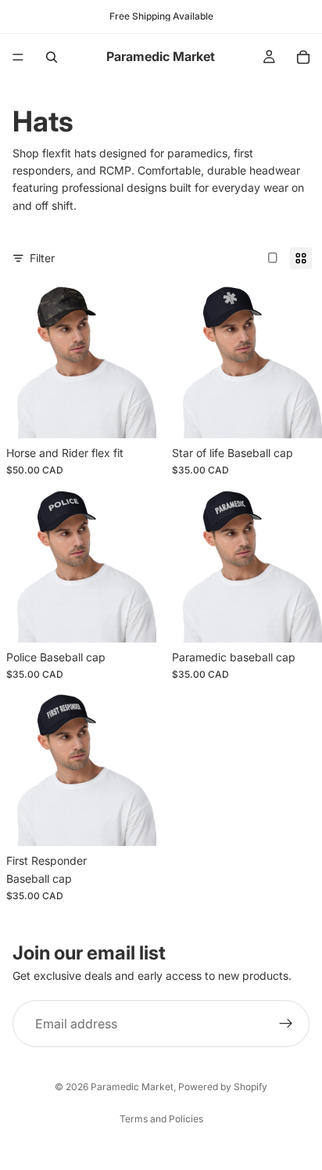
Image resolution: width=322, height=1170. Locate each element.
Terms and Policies (161, 1119)
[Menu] (18, 57)
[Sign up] (286, 1023)
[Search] (51, 57)
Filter (42, 258)
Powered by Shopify (222, 1087)
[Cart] (303, 57)
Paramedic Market (132, 1087)
